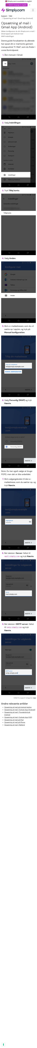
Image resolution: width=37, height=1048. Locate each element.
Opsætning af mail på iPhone (14, 722)
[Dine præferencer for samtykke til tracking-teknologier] (3, 1044)
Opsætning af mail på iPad (13, 720)
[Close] (29, 4)
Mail (10, 16)
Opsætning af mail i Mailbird (14, 725)
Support (4, 16)
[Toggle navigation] (33, 10)
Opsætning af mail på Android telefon (18, 707)
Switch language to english (17, 5)
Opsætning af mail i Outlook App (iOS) (18, 717)
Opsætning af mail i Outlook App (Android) (19, 710)
